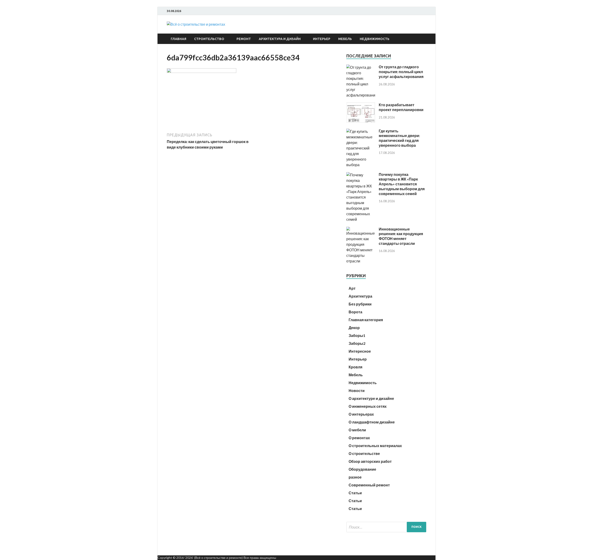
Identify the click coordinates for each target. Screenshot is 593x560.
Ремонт (244, 39)
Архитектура (360, 296)
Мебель (345, 39)
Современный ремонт (369, 485)
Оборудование (362, 469)
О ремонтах (359, 438)
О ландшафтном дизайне (372, 422)
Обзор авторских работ (370, 461)
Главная (178, 39)
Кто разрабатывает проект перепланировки (401, 107)
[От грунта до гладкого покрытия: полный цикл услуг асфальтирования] (360, 95)
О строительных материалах (375, 445)
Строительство (209, 39)
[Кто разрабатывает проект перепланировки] (360, 121)
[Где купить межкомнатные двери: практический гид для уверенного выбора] (360, 164)
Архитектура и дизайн (280, 39)
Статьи (355, 493)
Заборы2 (357, 343)
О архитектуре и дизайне (371, 398)
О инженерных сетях (368, 406)
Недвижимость (374, 39)
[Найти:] (386, 527)
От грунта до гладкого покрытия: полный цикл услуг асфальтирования (401, 72)
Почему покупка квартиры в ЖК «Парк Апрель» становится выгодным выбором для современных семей (402, 184)
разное (355, 477)
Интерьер (321, 39)
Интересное (360, 351)
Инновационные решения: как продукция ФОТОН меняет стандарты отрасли (401, 236)
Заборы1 (357, 335)
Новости (357, 390)
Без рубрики (360, 304)
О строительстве (364, 453)
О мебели (357, 430)
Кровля (355, 367)
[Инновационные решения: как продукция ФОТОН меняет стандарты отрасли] (360, 261)
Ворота (355, 312)
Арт (352, 288)
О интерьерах (361, 414)
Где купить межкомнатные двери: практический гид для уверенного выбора (399, 138)
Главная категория (366, 319)
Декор (354, 327)
